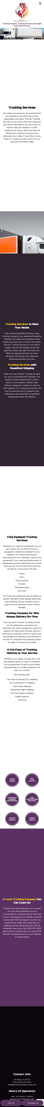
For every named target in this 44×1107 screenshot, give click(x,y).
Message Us (33, 1103)
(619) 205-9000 (24, 1082)
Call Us (11, 1103)
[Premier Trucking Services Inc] (22, 11)
